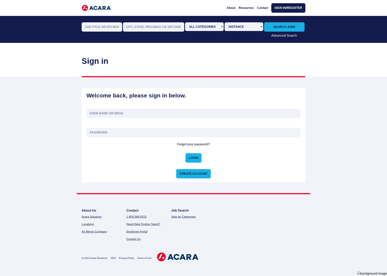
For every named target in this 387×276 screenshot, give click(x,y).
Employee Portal (136, 231)
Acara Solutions (92, 216)
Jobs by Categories (183, 216)
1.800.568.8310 (136, 216)
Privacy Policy (126, 258)
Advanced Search (284, 35)
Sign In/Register (288, 7)
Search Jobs (284, 27)
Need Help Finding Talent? (143, 224)
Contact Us (133, 239)
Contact (262, 7)
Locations (88, 224)
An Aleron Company (94, 231)
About (231, 7)
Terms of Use (144, 258)
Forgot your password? (193, 144)
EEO (113, 258)
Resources (246, 7)
